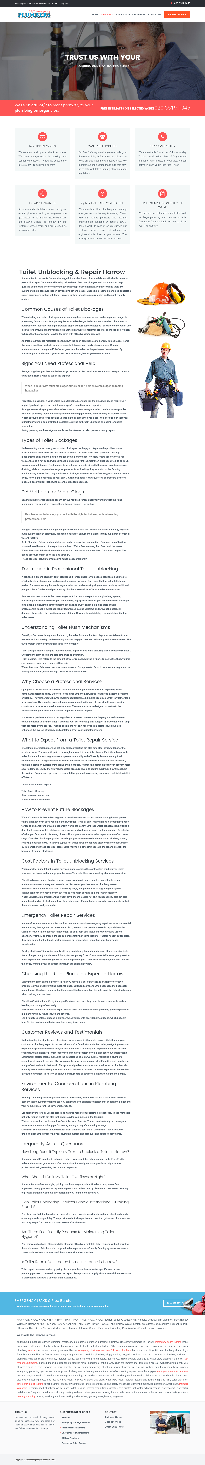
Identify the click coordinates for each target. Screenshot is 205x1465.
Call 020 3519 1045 (177, 1303)
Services (106, 14)
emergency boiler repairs (168, 1341)
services (32, 1350)
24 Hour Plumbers (70, 1438)
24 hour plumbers (121, 1350)
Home (95, 14)
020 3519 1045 (182, 3)
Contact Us (154, 14)
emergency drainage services (94, 1350)
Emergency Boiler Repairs (130, 14)
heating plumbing (26, 1396)
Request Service (177, 14)
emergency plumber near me (172, 1371)
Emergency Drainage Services (76, 1422)
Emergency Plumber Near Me (75, 1432)
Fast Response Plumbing (73, 1427)
